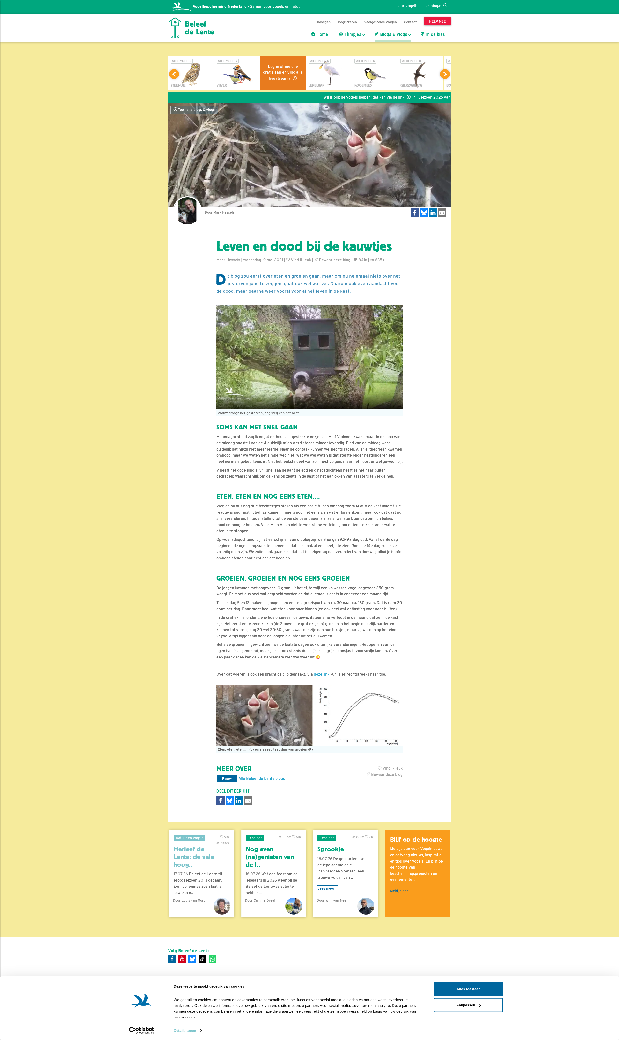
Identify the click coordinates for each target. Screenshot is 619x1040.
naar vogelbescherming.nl (419, 5)
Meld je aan (399, 891)
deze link (321, 674)
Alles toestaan (468, 989)
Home (321, 34)
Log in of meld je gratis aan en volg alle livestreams (283, 72)
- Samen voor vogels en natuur (247, 6)
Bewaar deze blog (334, 260)
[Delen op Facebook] (415, 212)
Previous (174, 74)
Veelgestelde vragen (380, 22)
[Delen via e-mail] (442, 212)
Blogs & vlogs (393, 34)
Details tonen (185, 1030)
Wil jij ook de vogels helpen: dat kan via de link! (327, 97)
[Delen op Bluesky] (424, 212)
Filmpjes (352, 34)
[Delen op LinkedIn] (433, 212)
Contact (410, 22)
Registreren (347, 22)
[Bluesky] (192, 959)
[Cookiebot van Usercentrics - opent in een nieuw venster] (141, 1030)
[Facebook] (172, 959)
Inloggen (324, 22)
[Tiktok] (202, 959)
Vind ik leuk (300, 260)
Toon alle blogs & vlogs (196, 110)
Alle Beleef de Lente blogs (261, 778)
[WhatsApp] (212, 959)
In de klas (435, 34)
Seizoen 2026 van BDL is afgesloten (412, 97)
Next (445, 74)
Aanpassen (465, 1005)
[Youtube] (182, 959)
